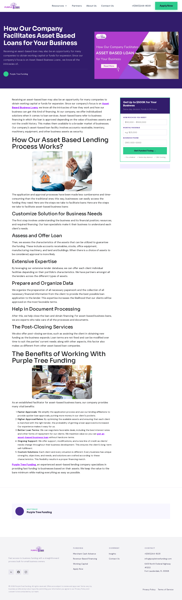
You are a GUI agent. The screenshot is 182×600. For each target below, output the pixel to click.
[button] (60, 6)
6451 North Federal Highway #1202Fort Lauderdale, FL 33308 (158, 567)
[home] (18, 6)
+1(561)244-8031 (152, 553)
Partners (77, 5)
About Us (91, 5)
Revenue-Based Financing (85, 558)
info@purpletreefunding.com (158, 558)
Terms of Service (165, 589)
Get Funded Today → (145, 150)
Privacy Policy (149, 589)
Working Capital (80, 564)
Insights (112, 553)
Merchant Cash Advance (84, 553)
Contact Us (107, 5)
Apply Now (78, 569)
